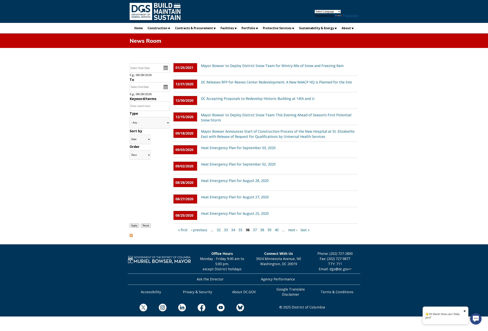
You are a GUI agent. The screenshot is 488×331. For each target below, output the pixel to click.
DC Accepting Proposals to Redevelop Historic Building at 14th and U (258, 98)
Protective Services (277, 28)
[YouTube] (215, 308)
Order (135, 146)
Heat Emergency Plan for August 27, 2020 (235, 197)
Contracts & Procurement (194, 28)
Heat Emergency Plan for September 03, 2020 (238, 147)
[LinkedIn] (176, 308)
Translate (350, 15)
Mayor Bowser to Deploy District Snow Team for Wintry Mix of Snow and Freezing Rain (272, 65)
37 (255, 230)
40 (277, 230)
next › (292, 230)
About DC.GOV (244, 292)
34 (233, 230)
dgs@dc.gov (339, 269)
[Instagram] (157, 308)
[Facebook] (195, 308)
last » (305, 230)
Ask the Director (210, 279)
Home (138, 28)
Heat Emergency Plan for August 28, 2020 (235, 180)
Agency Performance (278, 279)
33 (226, 230)
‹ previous (199, 230)
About (346, 28)
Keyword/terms (143, 98)
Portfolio (248, 28)
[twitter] (137, 308)
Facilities (227, 28)
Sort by (136, 131)
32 (219, 230)
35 (240, 230)
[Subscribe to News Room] (131, 235)
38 (262, 230)
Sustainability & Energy (316, 28)
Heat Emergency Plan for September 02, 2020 (238, 164)
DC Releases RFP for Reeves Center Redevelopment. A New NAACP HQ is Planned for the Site (276, 82)
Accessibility (151, 292)
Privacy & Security (197, 292)
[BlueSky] (234, 308)
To (132, 79)
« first (183, 230)
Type (134, 113)
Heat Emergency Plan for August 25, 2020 (235, 213)
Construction (157, 28)
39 (269, 230)
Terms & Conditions (337, 292)
